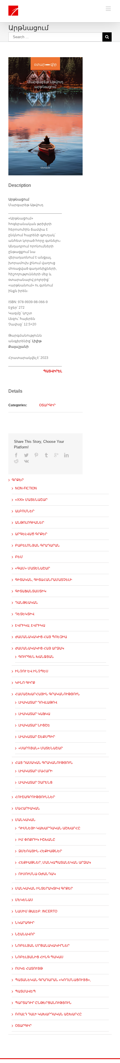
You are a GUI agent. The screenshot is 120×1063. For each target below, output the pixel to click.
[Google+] (56, 455)
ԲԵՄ (19, 557)
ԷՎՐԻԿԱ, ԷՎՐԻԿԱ (30, 625)
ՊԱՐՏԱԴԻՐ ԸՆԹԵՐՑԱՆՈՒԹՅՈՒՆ (43, 1003)
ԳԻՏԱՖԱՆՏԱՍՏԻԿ (30, 591)
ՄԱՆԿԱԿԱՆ (25, 820)
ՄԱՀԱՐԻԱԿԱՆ (27, 808)
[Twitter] (26, 455)
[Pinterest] (36, 455)
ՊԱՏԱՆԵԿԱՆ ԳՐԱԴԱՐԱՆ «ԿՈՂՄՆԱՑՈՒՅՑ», (53, 980)
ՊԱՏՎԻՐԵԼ (52, 371)
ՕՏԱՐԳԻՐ (47, 405)
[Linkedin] (66, 455)
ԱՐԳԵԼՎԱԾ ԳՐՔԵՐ (31, 534)
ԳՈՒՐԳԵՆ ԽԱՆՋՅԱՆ (36, 657)
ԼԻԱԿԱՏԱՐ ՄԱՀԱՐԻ (35, 771)
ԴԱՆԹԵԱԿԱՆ (26, 603)
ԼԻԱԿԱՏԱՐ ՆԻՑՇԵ (34, 725)
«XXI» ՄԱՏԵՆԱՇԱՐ (31, 500)
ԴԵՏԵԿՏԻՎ (24, 614)
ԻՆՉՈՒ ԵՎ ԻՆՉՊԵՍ (31, 671)
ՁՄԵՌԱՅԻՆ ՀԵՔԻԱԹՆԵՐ (40, 851)
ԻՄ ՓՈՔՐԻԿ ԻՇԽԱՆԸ (36, 840)
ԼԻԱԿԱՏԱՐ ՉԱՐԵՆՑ (35, 782)
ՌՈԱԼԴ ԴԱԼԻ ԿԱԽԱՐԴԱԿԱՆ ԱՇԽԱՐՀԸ (48, 1014)
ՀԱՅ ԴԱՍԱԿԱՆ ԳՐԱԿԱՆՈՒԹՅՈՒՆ (44, 763)
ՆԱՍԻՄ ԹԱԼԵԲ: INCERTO (36, 911)
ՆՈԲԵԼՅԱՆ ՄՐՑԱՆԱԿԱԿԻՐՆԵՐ (42, 946)
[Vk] (26, 461)
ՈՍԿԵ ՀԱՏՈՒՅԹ (29, 968)
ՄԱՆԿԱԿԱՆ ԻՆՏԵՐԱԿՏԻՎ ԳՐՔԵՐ (44, 888)
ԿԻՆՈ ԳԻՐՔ (25, 683)
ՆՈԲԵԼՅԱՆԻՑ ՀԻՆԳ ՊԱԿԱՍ (39, 957)
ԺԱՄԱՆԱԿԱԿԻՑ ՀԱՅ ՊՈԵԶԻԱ (41, 637)
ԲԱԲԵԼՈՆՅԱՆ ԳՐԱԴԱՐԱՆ (37, 545)
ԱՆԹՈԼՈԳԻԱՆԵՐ (29, 523)
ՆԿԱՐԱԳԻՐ (24, 923)
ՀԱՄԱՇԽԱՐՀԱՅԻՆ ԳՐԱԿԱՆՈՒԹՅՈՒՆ (47, 694)
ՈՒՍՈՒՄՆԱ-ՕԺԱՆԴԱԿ (37, 874)
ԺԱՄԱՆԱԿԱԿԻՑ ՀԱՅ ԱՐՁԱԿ (39, 648)
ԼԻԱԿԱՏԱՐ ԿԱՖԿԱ (34, 714)
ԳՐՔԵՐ (18, 480)
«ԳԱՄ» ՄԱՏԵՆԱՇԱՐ (32, 568)
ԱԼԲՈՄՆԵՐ (24, 511)
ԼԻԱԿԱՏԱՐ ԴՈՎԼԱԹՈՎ (37, 702)
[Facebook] (16, 455)
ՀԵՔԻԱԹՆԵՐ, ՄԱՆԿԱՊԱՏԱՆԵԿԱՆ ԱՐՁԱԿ (54, 862)
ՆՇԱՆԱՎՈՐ (25, 934)
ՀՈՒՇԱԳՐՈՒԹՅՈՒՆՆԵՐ (35, 797)
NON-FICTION (26, 488)
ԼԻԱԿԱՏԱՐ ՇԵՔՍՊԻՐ (36, 737)
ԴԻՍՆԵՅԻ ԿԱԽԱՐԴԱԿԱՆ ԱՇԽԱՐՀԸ (49, 828)
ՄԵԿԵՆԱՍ (24, 900)
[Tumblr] (46, 455)
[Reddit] (16, 461)
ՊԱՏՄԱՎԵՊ (25, 991)
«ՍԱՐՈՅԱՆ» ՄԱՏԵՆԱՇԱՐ (40, 748)
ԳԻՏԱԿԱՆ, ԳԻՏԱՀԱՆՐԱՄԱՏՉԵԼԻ (43, 580)
